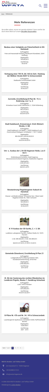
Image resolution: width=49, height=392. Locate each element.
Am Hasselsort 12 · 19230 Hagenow (17, 366)
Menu (45, 6)
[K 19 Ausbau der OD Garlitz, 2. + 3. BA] (24, 221)
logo (13, 3)
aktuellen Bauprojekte (28, 32)
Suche (40, 6)
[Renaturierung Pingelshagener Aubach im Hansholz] (24, 182)
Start (2, 14)
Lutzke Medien (16, 385)
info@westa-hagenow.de (14, 374)
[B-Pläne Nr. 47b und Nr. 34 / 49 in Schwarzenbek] (24, 307)
